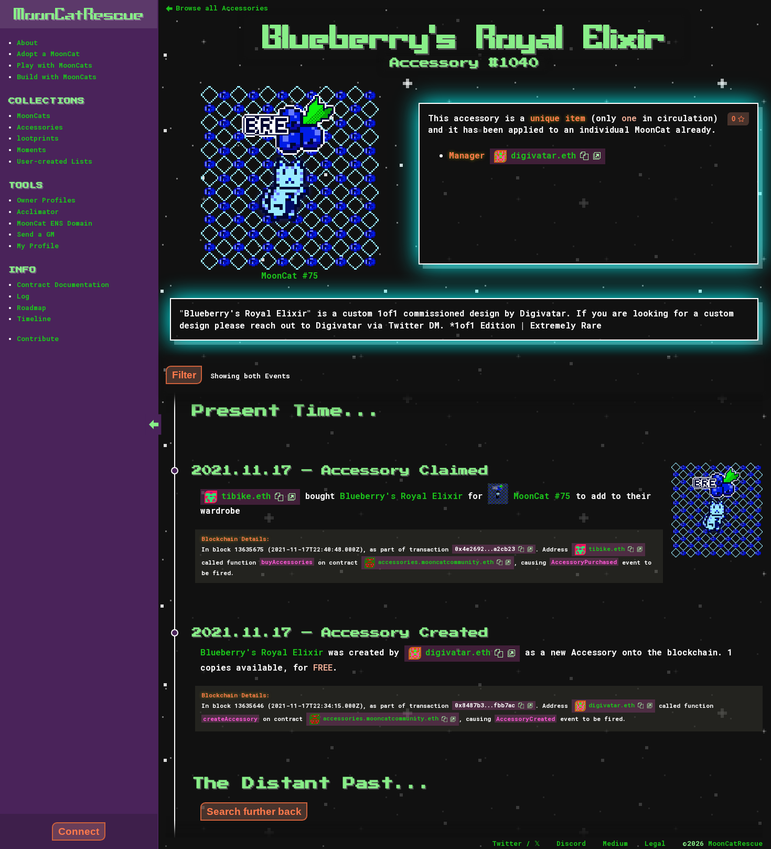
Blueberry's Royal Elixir (401, 495)
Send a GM (36, 234)
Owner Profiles (46, 200)
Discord (571, 843)
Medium (615, 843)
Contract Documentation (63, 284)
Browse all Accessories (222, 8)
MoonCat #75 (542, 495)
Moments (31, 149)
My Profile (38, 245)
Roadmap (31, 307)
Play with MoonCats (54, 65)
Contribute (38, 338)
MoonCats (33, 115)
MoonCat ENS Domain (54, 223)
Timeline (34, 318)
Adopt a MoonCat (48, 53)
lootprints (38, 138)
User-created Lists (54, 161)
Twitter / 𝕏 (516, 843)
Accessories (40, 127)
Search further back (254, 811)
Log (23, 296)
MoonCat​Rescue (79, 14)
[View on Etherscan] (594, 155)
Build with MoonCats (57, 76)
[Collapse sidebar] (154, 424)
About (27, 42)
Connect (78, 831)
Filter (184, 374)
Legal (655, 843)
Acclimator (38, 211)
